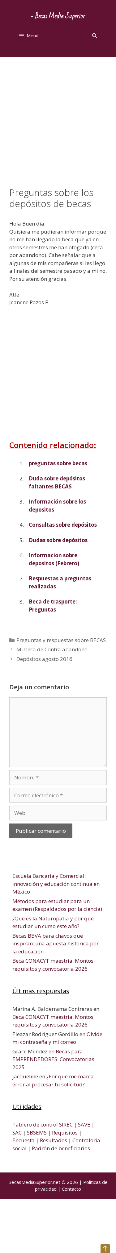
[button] (105, 1248)
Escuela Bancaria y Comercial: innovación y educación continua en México (56, 883)
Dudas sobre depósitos (58, 540)
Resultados (53, 1140)
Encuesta (23, 1140)
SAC (17, 1132)
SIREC (66, 1124)
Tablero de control (35, 1124)
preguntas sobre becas (58, 463)
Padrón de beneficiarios (61, 1148)
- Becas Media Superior (58, 16)
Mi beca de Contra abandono (52, 649)
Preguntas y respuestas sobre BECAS (61, 640)
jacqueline (25, 1076)
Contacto (71, 1189)
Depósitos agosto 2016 (44, 658)
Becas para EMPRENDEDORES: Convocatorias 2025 (53, 1059)
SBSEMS (37, 1132)
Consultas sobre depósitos (63, 524)
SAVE (84, 1124)
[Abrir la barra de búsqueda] (94, 35)
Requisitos (65, 1132)
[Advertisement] (58, 127)
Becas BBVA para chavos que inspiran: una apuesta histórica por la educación (55, 943)
